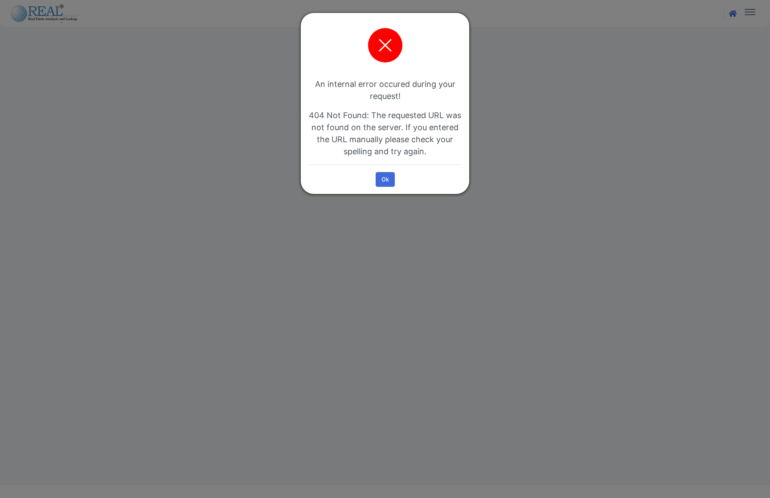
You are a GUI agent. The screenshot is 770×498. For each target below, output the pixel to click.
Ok (385, 179)
